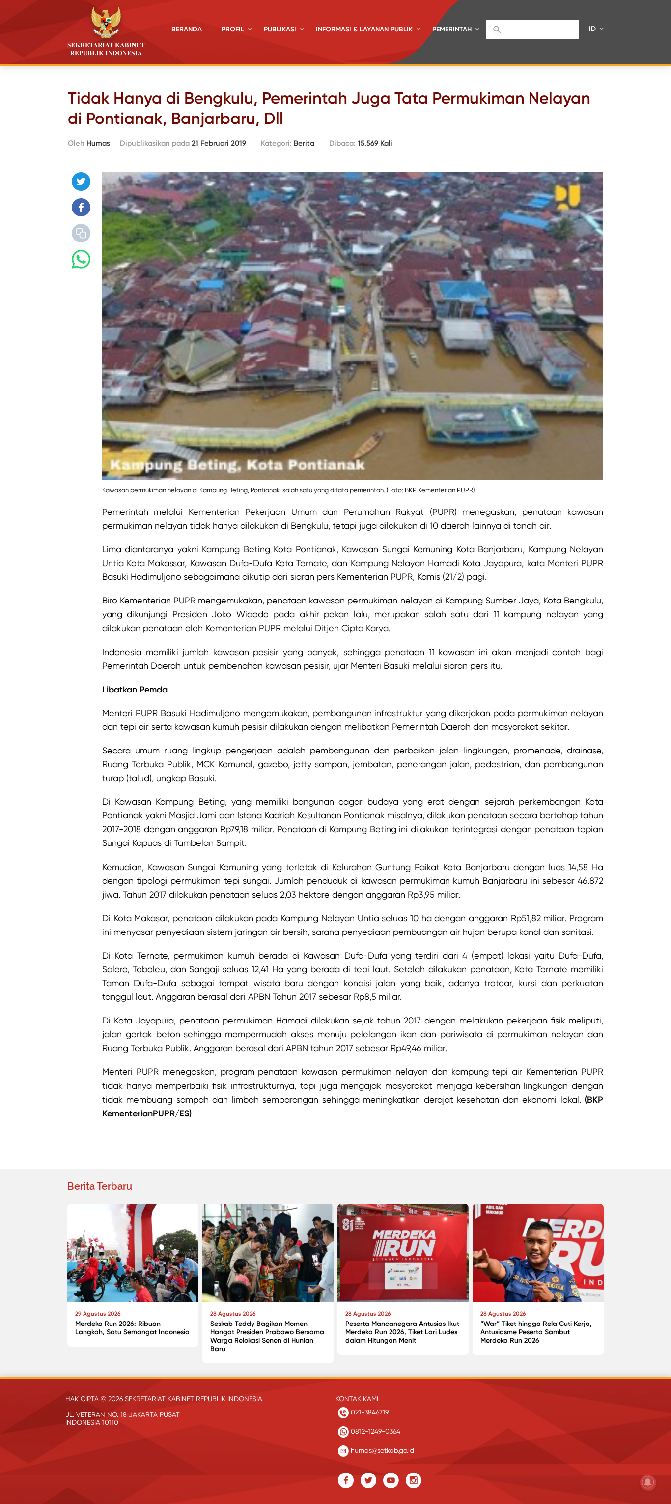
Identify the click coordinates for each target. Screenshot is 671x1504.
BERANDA (186, 29)
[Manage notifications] (648, 1482)
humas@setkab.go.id (381, 1450)
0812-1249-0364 (374, 1431)
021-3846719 (369, 1412)
